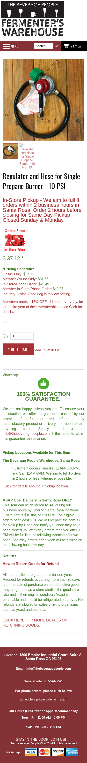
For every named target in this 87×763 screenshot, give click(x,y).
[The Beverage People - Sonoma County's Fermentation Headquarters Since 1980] (32, 36)
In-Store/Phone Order (19, 284)
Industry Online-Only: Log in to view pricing (36, 294)
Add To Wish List (47, 350)
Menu (14, 46)
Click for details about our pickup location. (36, 486)
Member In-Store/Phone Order (27, 289)
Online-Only (12, 274)
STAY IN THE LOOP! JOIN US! (41, 739)
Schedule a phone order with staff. (43, 699)
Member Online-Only (19, 279)
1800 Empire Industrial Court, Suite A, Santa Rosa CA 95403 (51, 657)
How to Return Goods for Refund (31, 564)
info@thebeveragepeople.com (26, 434)
